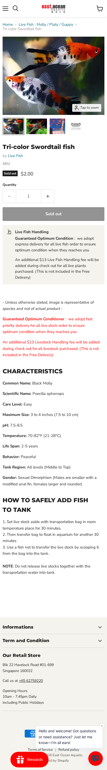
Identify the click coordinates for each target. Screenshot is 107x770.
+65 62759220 (31, 680)
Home (8, 24)
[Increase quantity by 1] (48, 196)
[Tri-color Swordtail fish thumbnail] (13, 126)
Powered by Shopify (53, 760)
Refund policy (68, 749)
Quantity (9, 185)
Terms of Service (40, 749)
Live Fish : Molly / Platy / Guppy (46, 24)
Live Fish (15, 155)
